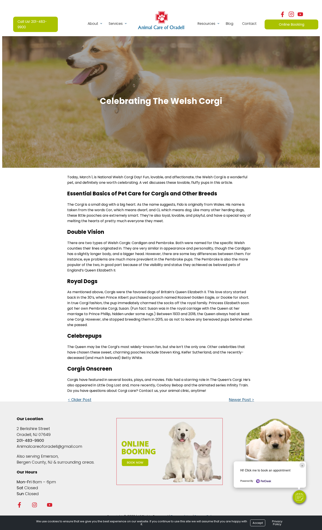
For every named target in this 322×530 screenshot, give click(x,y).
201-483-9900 (30, 440)
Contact (249, 23)
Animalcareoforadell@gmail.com (49, 446)
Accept (258, 523)
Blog (229, 23)
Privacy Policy (277, 522)
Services (116, 23)
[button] (299, 496)
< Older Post (79, 399)
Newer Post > (241, 399)
